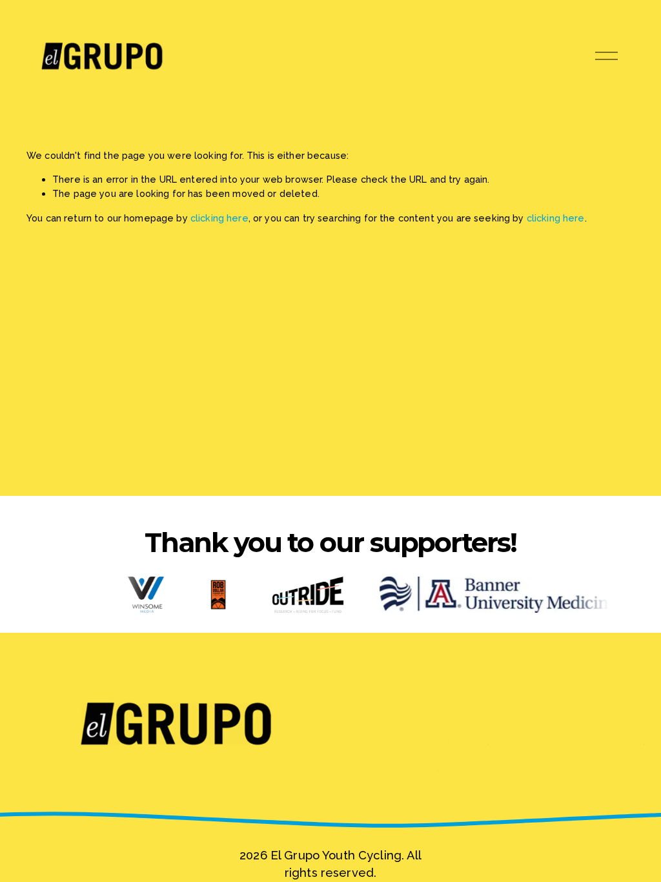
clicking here (219, 217)
